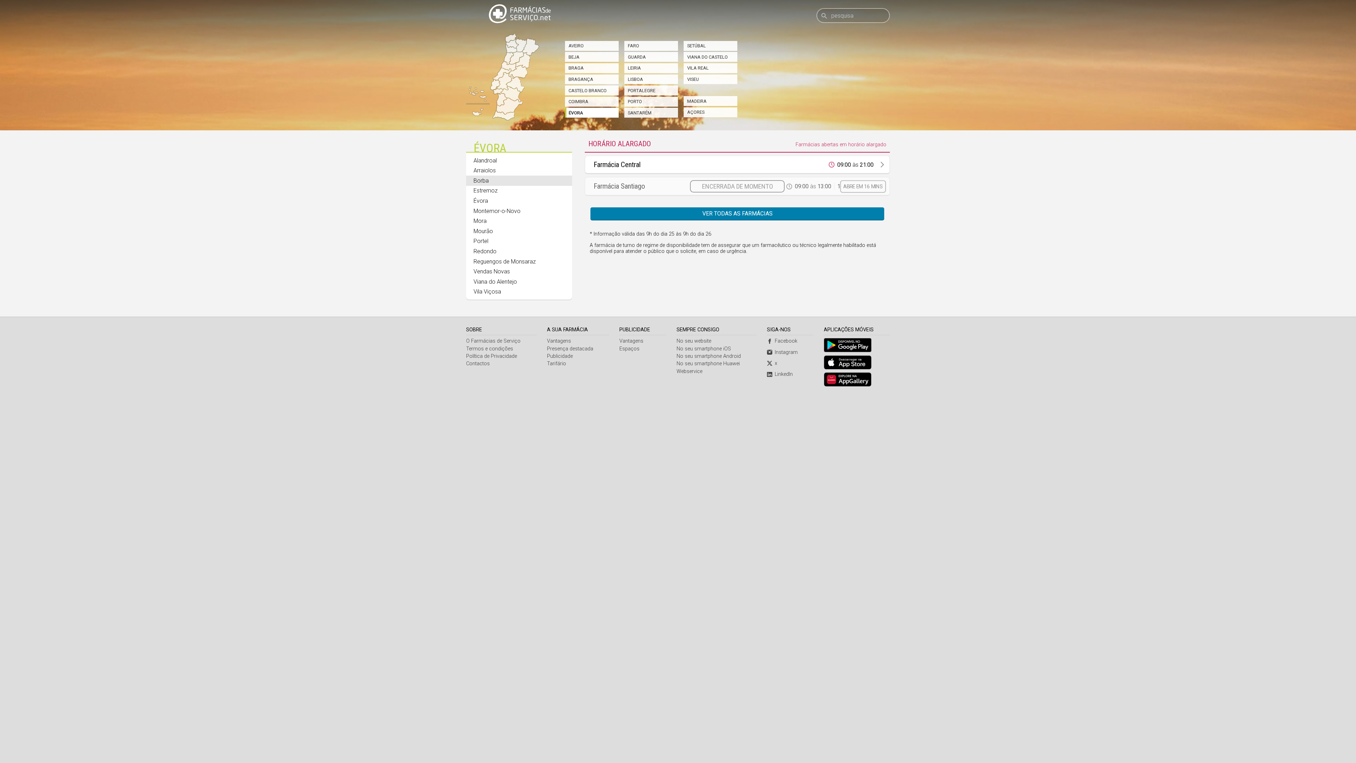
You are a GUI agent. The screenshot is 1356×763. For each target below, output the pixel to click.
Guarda (637, 57)
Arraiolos (485, 170)
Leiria (634, 68)
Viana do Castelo (707, 57)
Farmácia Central (617, 164)
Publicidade (560, 356)
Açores (695, 112)
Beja (574, 57)
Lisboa (635, 79)
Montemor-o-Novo (497, 211)
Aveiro (576, 45)
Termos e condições (489, 349)
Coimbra (578, 101)
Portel (481, 241)
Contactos (478, 364)
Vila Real (698, 68)
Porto (635, 101)
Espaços (629, 349)
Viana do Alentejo (495, 281)
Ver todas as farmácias (737, 213)
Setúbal (696, 45)
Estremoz (486, 190)
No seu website (694, 341)
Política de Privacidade (491, 356)
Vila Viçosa (487, 291)
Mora (480, 221)
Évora (576, 113)
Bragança (581, 79)
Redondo (485, 251)
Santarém (640, 113)
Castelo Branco (588, 90)
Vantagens (559, 341)
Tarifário (556, 364)
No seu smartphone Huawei (708, 364)
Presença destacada (570, 349)
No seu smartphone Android (709, 356)
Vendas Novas (492, 271)
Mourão (483, 231)
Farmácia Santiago (619, 186)
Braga (576, 68)
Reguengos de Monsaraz (505, 261)
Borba (481, 180)
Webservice (689, 371)
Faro (633, 45)
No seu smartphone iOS (704, 349)
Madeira (697, 101)
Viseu (693, 79)
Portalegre (641, 90)
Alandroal (485, 160)
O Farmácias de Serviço (493, 341)
